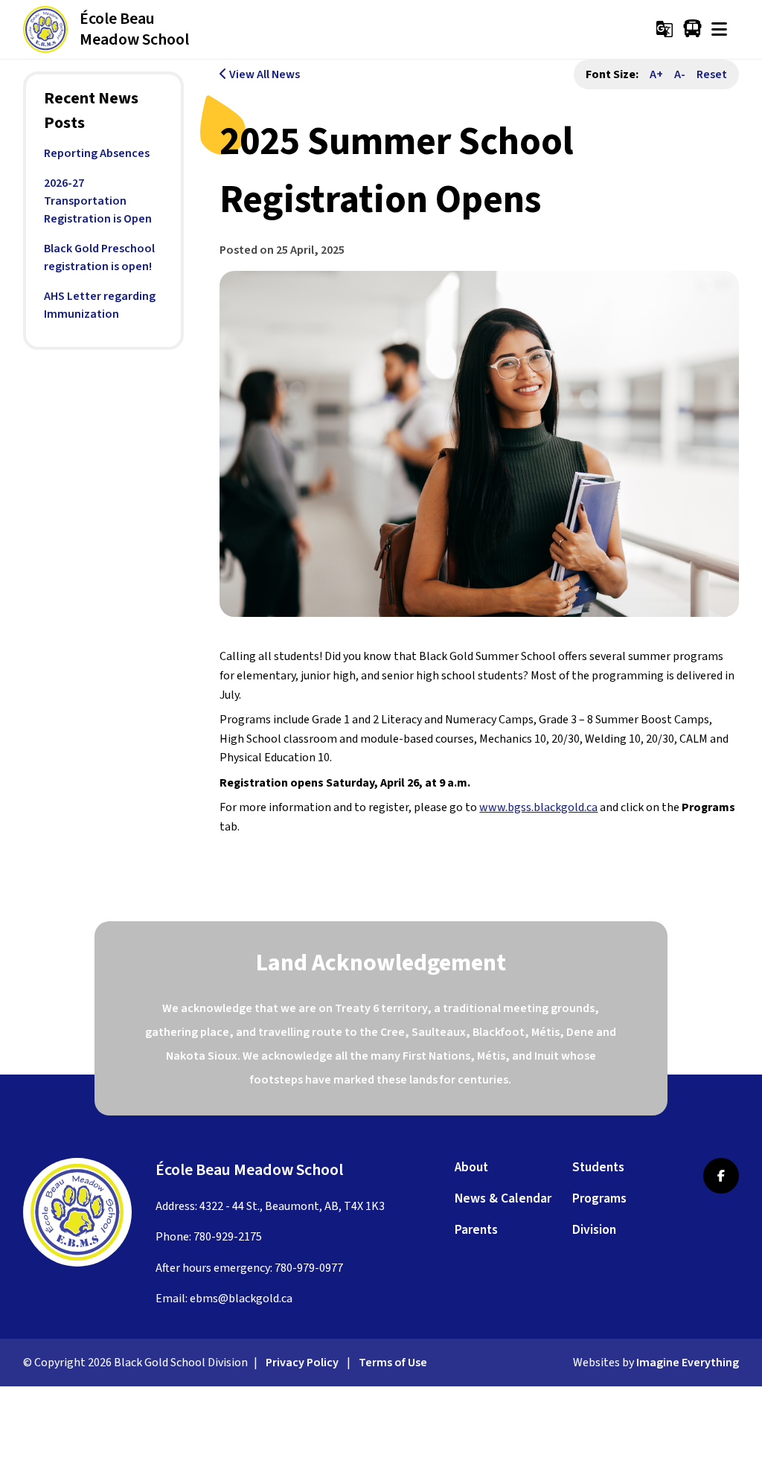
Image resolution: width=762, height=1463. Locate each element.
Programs (599, 1198)
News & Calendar (503, 1198)
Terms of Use (393, 1362)
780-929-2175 (227, 1237)
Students (598, 1167)
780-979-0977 (309, 1268)
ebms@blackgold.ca (241, 1298)
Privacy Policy (302, 1362)
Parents (476, 1229)
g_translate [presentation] (664, 29)
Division (594, 1229)
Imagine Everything (687, 1362)
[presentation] (719, 29)
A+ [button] (656, 74)
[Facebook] (721, 1176)
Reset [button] (712, 74)
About (471, 1167)
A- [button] (679, 74)
